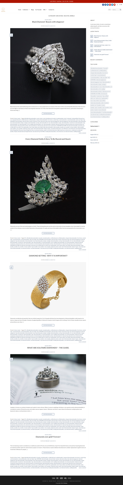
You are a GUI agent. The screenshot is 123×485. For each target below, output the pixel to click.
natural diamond (71, 128)
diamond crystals (36, 121)
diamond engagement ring (65, 121)
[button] (121, 5)
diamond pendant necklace (23, 125)
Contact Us (51, 9)
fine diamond (69, 125)
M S (54, 143)
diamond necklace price (70, 124)
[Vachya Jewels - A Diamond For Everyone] (8, 9)
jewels (32, 128)
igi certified (40, 127)
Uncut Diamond (60, 131)
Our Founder (38, 9)
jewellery (58, 127)
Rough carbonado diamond (19, 131)
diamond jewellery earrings (33, 122)
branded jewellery (60, 118)
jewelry (28, 128)
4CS (25, 238)
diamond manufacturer (60, 124)
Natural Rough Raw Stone (28, 130)
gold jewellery (26, 127)
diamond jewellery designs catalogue (20, 122)
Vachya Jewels (48, 19)
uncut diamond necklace (68, 131)
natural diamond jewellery (80, 128)
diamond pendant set (33, 125)
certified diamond (24, 119)
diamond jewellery (74, 121)
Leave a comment (82, 133)
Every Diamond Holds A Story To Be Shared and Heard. (48, 139)
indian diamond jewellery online (49, 127)
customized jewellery (71, 119)
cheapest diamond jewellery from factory (44, 119)
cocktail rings (56, 119)
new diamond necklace (38, 130)
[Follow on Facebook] (103, 5)
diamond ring (40, 125)
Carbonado (69, 118)
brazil (65, 118)
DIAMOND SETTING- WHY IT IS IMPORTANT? (48, 256)
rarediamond (74, 130)
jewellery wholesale (23, 128)
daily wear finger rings (80, 119)
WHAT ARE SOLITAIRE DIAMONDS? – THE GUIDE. (48, 348)
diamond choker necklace (28, 121)
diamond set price (47, 125)
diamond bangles (18, 121)
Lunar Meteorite (64, 128)
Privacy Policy (52, 481)
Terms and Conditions (75, 481)
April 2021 (93, 137)
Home (19, 9)
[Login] (117, 5)
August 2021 (93, 134)
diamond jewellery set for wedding (26, 124)
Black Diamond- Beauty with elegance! (48, 22)
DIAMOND (12, 121)
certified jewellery (32, 119)
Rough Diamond (28, 131)
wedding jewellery (77, 131)
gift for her (16, 127)
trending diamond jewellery (50, 131)
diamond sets (54, 125)
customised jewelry (63, 119)
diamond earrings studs (45, 121)
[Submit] (120, 9)
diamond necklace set (79, 124)
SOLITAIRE (42, 131)
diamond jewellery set (14, 124)
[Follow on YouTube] (114, 5)
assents (38, 118)
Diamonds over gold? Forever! (48, 437)
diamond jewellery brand (30, 241)
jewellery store (16, 128)
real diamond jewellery (35, 248)
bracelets (54, 118)
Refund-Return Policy (62, 481)
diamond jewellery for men (45, 122)
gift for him (21, 127)
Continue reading (48, 113)
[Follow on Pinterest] (110, 5)
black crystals (43, 118)
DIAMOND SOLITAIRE (61, 125)
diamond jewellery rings (80, 122)
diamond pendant (13, 125)
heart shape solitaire (33, 127)
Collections (25, 9)
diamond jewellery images (56, 122)
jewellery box (63, 127)
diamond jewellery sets (38, 124)
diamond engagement (54, 121)
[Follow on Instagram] (105, 5)
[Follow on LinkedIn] (112, 5)
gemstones (80, 125)
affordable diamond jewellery (30, 118)
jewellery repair (77, 127)
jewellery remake (69, 127)
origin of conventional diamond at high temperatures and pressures (57, 130)
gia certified (38, 245)
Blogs (32, 9)
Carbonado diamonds (16, 119)
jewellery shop (37, 246)
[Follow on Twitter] (108, 5)
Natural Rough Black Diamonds (16, 130)
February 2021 (94, 142)
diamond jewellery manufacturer (68, 122)
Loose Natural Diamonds (56, 128)
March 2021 (93, 140)
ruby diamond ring (36, 131)
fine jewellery (75, 125)
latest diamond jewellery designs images (42, 128)
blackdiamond (49, 118)
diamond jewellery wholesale (49, 124)
